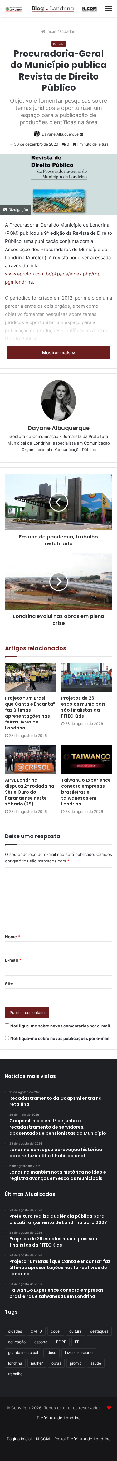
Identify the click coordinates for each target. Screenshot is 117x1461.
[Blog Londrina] (51, 8)
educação (17, 1342)
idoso (51, 1352)
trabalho (15, 1373)
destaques (99, 1331)
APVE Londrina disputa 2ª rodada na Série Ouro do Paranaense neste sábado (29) (29, 792)
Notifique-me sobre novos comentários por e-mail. (60, 1025)
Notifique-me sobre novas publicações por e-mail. (60, 1038)
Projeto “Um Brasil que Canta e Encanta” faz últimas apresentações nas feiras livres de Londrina (30, 713)
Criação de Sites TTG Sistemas (58, 1429)
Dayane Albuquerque (60, 134)
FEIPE (61, 1342)
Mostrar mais (56, 352)
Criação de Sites (58, 1450)
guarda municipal (23, 1352)
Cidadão (68, 31)
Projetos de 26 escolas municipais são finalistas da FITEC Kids (83, 707)
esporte (40, 1342)
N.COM (43, 1438)
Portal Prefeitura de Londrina (82, 1438)
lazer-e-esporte (79, 1352)
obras (56, 1363)
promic (76, 1363)
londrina (15, 1363)
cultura (75, 1331)
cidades (15, 1331)
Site (9, 983)
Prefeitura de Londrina (58, 1417)
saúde (95, 1363)
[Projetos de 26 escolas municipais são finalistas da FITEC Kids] (86, 677)
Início (50, 31)
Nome (12, 936)
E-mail (13, 960)
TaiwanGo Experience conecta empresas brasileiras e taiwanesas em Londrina (86, 792)
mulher (37, 1363)
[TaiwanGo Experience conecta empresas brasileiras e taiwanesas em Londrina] (86, 759)
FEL (78, 1342)
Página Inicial (19, 1438)
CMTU (36, 1331)
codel (56, 1331)
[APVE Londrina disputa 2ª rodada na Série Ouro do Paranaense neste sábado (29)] (30, 759)
